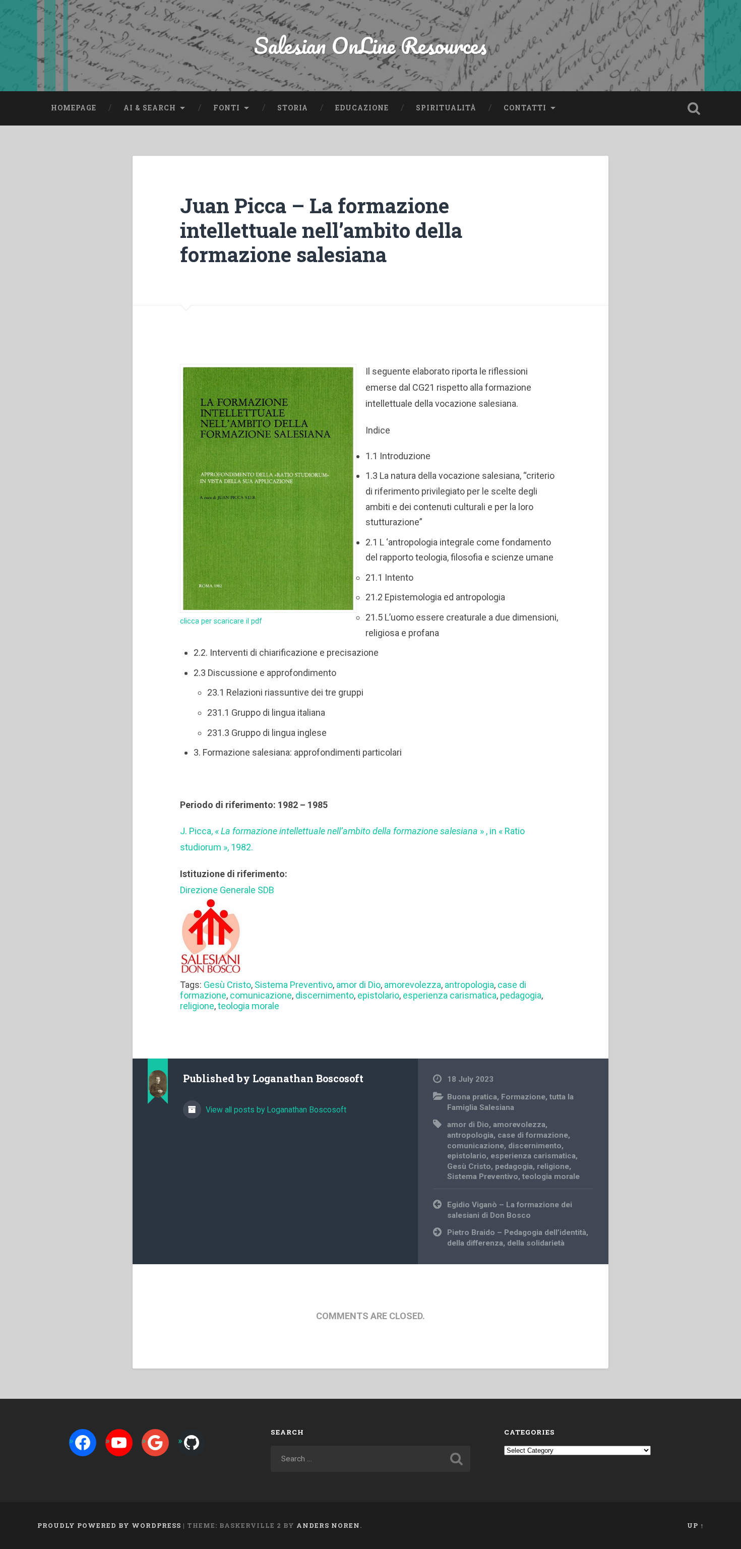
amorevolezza (412, 984)
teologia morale (248, 1006)
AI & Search (150, 107)
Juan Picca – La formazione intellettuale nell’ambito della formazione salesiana (321, 230)
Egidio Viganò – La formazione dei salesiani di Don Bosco (509, 1210)
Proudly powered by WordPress (109, 1525)
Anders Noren (328, 1525)
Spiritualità (446, 107)
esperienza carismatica (450, 995)
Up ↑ (695, 1525)
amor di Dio (358, 984)
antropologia (469, 984)
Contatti (525, 107)
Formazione (523, 1096)
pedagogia (520, 995)
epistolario (378, 995)
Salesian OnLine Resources (370, 45)
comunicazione (261, 995)
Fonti (226, 107)
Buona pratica (472, 1096)
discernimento (324, 995)
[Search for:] (371, 1459)
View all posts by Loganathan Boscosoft (275, 1109)
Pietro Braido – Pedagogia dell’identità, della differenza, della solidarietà (517, 1238)
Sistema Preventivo (294, 984)
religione (197, 1006)
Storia (292, 107)
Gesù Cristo (227, 984)
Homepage (73, 107)
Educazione (362, 107)
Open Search (694, 108)
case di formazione (533, 1135)
